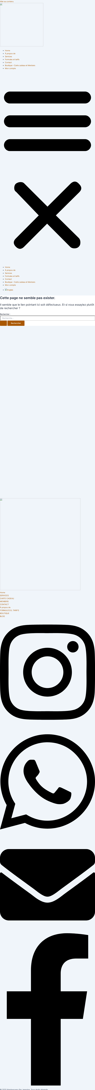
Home (7, 50)
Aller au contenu (6, 1)
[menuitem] (9, 290)
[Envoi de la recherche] (3, 323)
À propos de (10, 53)
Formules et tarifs (12, 59)
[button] (47, 168)
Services (8, 56)
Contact (8, 62)
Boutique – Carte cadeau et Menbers (20, 65)
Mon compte (10, 68)
